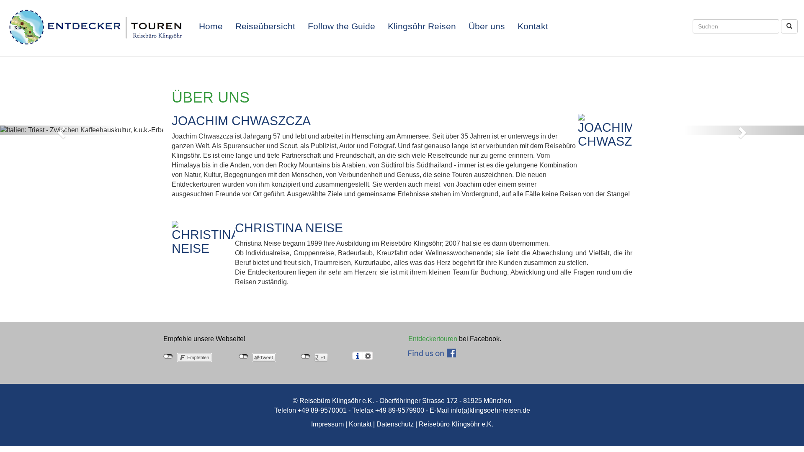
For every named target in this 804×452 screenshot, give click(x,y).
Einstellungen (368, 356)
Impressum (327, 424)
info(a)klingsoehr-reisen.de (490, 410)
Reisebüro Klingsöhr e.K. (456, 424)
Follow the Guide (341, 26)
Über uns (487, 26)
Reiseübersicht (265, 26)
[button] (60, 130)
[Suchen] (789, 26)
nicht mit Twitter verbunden (243, 356)
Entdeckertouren (432, 338)
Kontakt (533, 26)
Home (211, 26)
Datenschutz (395, 424)
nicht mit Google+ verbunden (305, 356)
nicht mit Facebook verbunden (168, 356)
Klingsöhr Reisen (422, 26)
